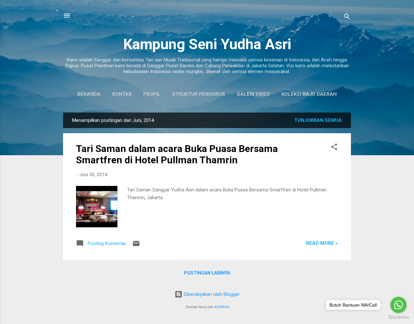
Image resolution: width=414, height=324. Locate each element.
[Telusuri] (347, 17)
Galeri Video (253, 94)
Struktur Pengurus (198, 94)
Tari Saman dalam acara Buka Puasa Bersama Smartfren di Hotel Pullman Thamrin (177, 154)
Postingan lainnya (207, 272)
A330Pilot (221, 307)
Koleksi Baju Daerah (309, 94)
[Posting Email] (136, 246)
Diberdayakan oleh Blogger (211, 294)
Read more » (322, 243)
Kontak (122, 94)
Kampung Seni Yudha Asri (207, 44)
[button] (334, 148)
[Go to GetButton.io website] (398, 317)
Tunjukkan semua (318, 120)
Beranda (89, 94)
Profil (151, 94)
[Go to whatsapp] (398, 305)
